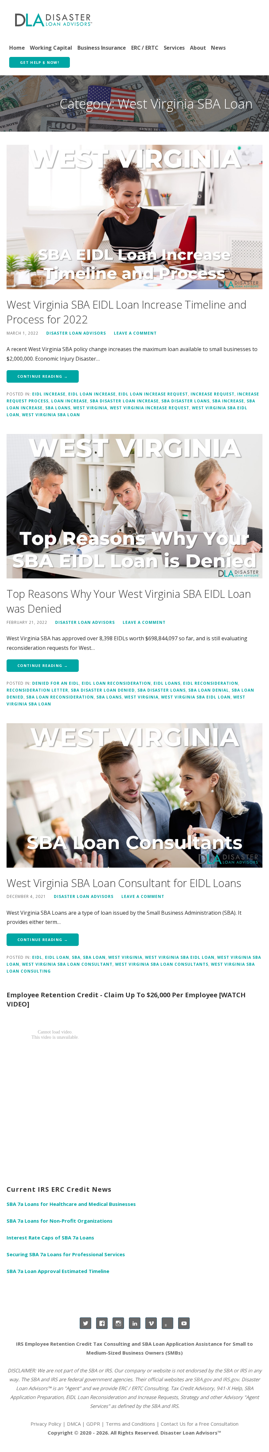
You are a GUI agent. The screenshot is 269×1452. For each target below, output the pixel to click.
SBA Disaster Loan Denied (103, 690)
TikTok (167, 1323)
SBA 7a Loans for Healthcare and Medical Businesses (71, 1204)
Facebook (102, 1323)
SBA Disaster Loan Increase (124, 400)
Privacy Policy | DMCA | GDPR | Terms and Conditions (93, 1423)
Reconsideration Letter (37, 690)
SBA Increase (228, 400)
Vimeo (151, 1323)
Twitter (85, 1323)
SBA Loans (58, 407)
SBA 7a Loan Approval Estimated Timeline (58, 1271)
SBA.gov (203, 1379)
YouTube (184, 1323)
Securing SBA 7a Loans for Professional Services (66, 1254)
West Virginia (90, 407)
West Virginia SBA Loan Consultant (67, 964)
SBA (76, 957)
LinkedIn (134, 1323)
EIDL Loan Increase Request (153, 393)
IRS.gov (231, 1379)
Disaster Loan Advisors (76, 333)
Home (17, 47)
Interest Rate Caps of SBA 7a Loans (50, 1237)
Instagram (118, 1323)
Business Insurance (101, 47)
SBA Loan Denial (208, 690)
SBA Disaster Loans (185, 400)
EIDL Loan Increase (92, 393)
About (198, 47)
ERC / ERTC (144, 47)
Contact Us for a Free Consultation (199, 1423)
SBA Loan (94, 957)
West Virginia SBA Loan (51, 414)
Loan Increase (69, 400)
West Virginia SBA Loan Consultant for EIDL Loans (124, 883)
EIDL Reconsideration (210, 683)
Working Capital (51, 47)
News (218, 47)
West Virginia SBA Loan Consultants (161, 964)
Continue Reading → (42, 376)
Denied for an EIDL (55, 683)
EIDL (37, 957)
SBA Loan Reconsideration (60, 697)
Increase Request (213, 393)
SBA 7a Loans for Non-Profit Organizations (60, 1220)
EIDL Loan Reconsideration (116, 683)
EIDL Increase (49, 393)
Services (174, 47)
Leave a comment (135, 333)
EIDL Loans (167, 683)
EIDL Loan (57, 957)
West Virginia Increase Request (149, 407)
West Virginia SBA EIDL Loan (196, 697)
